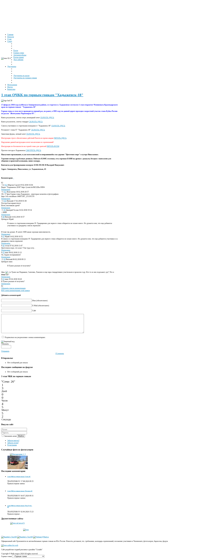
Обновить (5, 344)
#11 (5, 192)
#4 (4, 259)
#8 (3, 217)
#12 (6, 185)
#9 (4, 210)
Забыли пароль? (13, 440)
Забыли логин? (13, 443)
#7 (3, 236)
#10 (5, 201)
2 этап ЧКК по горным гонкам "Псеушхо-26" (20, 491)
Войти (21, 436)
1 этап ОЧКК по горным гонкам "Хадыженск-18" (42, 95)
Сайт (34, 311)
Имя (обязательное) (40, 301)
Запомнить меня (10, 436)
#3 (3, 279)
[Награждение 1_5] (18, 454)
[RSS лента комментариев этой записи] (13, 178)
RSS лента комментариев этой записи (15, 290)
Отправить (5, 351)
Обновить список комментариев (13, 288)
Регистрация (12, 445)
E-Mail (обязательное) (40, 306)
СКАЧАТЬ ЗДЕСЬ (47, 118)
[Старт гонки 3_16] (17, 469)
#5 (3, 252)
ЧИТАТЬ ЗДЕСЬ (60, 138)
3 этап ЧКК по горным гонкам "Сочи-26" (19, 476)
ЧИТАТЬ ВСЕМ (53, 146)
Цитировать (5, 189)
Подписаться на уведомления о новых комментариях (25, 337)
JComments (59, 353)
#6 (3, 246)
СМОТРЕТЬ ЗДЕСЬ (33, 150)
